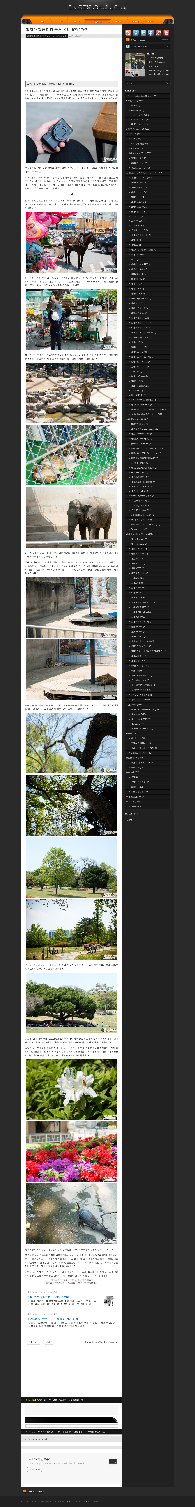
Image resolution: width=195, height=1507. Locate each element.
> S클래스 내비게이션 (140, 753)
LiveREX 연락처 (156, 58)
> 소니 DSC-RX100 (139, 607)
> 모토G (134, 259)
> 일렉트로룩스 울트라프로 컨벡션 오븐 (148, 651)
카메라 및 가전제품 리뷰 (139, 534)
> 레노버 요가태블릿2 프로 (142, 250)
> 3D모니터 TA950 (138, 463)
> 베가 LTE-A (136, 289)
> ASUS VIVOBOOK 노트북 (143, 468)
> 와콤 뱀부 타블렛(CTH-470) (143, 458)
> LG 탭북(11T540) (139, 505)
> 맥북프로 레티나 (138, 424)
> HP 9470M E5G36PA (140, 487)
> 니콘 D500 (136, 558)
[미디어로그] (136, 21)
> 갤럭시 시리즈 (138, 192)
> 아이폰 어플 (137, 158)
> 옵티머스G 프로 (138, 376)
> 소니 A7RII (136, 583)
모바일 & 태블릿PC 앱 (138, 153)
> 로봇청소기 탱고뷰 (139, 666)
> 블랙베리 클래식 (138, 269)
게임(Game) (134, 704)
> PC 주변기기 (138, 529)
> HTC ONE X (137, 391)
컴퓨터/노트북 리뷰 (137, 419)
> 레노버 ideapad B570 (140, 404)
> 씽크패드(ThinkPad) (140, 443)
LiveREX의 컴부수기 (39, 1459)
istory (57, 1501)
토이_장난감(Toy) (135, 796)
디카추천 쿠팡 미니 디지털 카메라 (49, 1296)
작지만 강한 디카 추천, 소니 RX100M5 (57, 30)
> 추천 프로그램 (138, 792)
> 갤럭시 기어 (136, 197)
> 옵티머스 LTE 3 (138, 352)
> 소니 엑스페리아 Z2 (140, 327)
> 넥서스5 (135, 245)
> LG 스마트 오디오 (139, 680)
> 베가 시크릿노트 (138, 308)
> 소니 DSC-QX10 (138, 617)
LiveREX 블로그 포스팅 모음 (142, 96)
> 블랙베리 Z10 (137, 274)
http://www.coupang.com (40, 1292)
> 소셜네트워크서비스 (141, 762)
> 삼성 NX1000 (137, 627)
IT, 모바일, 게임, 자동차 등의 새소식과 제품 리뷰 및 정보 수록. (56, 1463)
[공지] (62, 21)
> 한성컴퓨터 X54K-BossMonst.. (145, 453)
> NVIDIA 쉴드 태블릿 (140, 337)
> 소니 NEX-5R (137, 597)
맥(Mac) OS (133, 134)
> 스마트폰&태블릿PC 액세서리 (145, 414)
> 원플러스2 (136, 381)
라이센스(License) (157, 62)
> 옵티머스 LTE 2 (138, 347)
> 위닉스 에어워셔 (138, 661)
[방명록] (151, 21)
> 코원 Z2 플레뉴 (138, 670)
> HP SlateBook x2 (139, 491)
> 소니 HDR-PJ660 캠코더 (142, 602)
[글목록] (98, 21)
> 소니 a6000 (137, 588)
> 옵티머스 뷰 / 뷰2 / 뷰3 (141, 357)
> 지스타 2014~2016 (139, 719)
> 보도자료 (136, 110)
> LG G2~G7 (136, 216)
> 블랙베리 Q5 (137, 279)
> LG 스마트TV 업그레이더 (142, 685)
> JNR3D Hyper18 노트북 (141, 496)
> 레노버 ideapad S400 (140, 434)
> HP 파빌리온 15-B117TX (142, 482)
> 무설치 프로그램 (139, 782)
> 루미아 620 (136, 254)
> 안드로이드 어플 (139, 168)
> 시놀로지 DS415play (140, 439)
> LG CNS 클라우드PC (140, 510)
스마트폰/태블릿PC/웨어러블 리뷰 (144, 173)
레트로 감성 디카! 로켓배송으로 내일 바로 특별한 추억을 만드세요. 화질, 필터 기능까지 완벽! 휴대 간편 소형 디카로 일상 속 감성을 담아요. (62, 1302)
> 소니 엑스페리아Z (139, 318)
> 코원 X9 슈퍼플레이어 (141, 675)
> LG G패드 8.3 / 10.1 (140, 235)
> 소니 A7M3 (136, 578)
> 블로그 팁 (136, 767)
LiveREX (25, 1501)
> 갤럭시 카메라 (137, 636)
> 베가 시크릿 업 (138, 313)
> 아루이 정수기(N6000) (141, 700)
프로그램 (132, 772)
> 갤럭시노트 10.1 (138, 207)
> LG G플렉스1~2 (138, 230)
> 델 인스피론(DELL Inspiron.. (144, 429)
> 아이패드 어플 (138, 163)
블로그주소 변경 (156, 66)
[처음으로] (97, 9)
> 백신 (133, 777)
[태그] (77, 21)
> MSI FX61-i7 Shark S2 (141, 515)
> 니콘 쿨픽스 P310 (139, 573)
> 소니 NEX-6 (136, 592)
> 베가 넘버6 (136, 303)
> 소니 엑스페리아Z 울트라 (142, 332)
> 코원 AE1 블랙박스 (140, 743)
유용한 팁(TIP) (135, 758)
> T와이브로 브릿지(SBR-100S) (144, 524)
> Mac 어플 (136, 148)
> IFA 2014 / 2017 (139, 115)
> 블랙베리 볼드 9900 (140, 264)
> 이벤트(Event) (138, 124)
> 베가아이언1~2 (138, 284)
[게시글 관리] (38, 1342)
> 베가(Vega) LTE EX (140, 298)
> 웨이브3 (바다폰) (139, 386)
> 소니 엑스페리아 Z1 (140, 323)
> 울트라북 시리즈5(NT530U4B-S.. (146, 448)
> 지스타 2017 (137, 714)
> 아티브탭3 (136, 342)
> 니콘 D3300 (136, 568)
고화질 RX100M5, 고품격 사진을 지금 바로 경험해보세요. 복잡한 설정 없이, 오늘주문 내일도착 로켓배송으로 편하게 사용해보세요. (71, 1324)
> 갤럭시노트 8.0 (138, 202)
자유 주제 (133, 801)
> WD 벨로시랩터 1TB (140, 519)
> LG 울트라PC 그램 (139, 500)
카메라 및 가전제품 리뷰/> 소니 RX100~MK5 (47, 36)
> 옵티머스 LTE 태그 (139, 362)
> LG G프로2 (136, 225)
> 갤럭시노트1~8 (138, 187)
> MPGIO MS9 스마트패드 (142, 400)
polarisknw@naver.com (159, 74)
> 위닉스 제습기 (137, 656)
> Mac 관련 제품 (138, 143)
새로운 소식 (134, 100)
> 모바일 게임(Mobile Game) (144, 709)
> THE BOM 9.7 (137, 395)
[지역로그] (119, 21)
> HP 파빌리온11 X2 (139, 477)
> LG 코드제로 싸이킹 (140, 690)
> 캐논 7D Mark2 (138, 544)
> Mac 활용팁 (137, 139)
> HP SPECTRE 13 (139, 472)
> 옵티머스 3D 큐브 (139, 366)
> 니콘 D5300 (137, 563)
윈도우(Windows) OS (138, 129)
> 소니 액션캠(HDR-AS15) (142, 622)
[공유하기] (35, 1342)
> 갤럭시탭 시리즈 (139, 212)
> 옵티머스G (136, 371)
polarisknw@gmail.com (159, 70)
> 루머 (134, 105)
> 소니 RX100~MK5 (140, 612)
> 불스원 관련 (137, 738)
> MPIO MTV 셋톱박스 (140, 695)
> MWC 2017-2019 (138, 119)
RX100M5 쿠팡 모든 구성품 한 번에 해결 (53, 1318)
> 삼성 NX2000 (137, 631)
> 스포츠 (135, 806)
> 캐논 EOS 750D (138, 554)
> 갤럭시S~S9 (137, 182)
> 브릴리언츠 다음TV (140, 646)
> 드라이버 (136, 787)
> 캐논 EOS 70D (138, 549)
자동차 (131, 733)
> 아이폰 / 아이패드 (140, 177)
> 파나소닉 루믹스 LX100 (141, 641)
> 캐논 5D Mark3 (138, 539)
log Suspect (93, 1501)
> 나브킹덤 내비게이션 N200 (143, 748)
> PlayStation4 (137, 724)
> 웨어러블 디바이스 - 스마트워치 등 (147, 409)
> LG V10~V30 (137, 221)
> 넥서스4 (135, 240)
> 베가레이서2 (137, 293)
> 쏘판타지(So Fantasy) (141, 728)
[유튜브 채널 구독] (135, 76)
